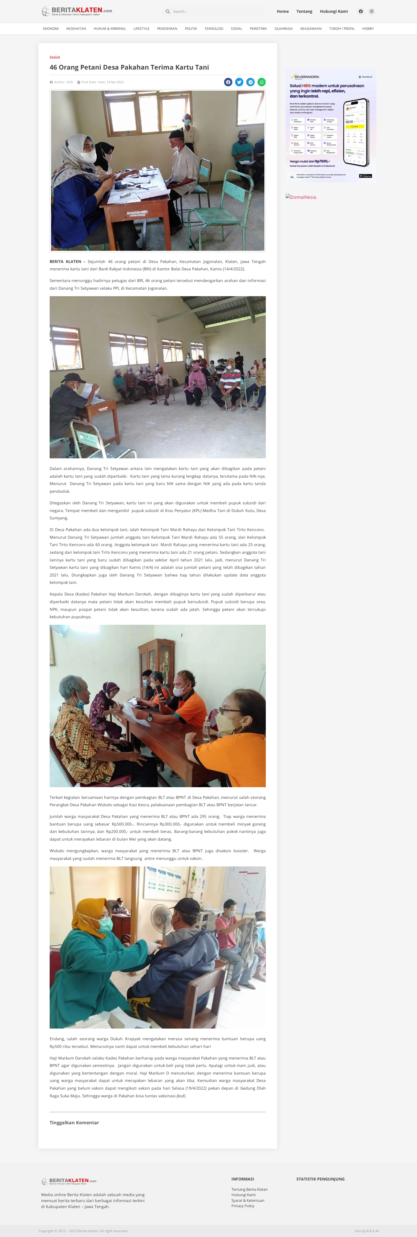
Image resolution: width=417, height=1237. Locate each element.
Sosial (236, 28)
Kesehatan (76, 28)
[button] (228, 82)
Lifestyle (141, 28)
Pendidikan (167, 28)
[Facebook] (361, 11)
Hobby (368, 28)
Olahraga (284, 28)
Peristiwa (258, 28)
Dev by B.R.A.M (367, 1230)
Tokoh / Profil (342, 28)
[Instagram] (372, 11)
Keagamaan (311, 28)
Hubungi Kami (334, 11)
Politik (191, 28)
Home (283, 11)
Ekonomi (51, 28)
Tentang (304, 11)
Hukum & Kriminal (110, 28)
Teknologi (214, 28)
